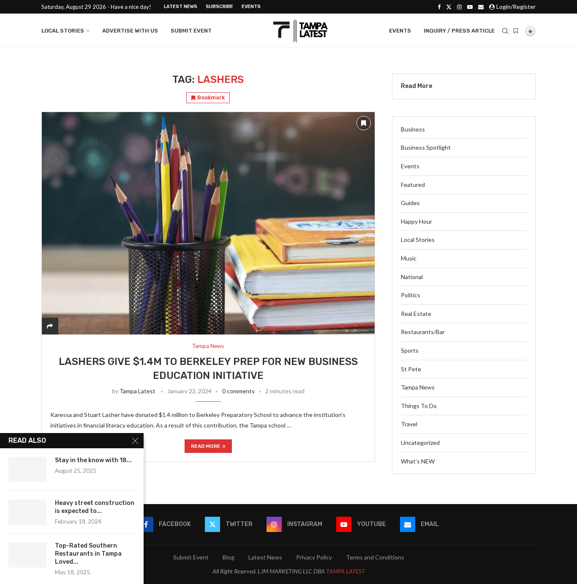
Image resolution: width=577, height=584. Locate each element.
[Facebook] (439, 7)
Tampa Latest (137, 391)
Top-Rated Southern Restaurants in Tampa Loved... (88, 553)
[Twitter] (449, 7)
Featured (413, 184)
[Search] (505, 31)
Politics (410, 295)
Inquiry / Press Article (459, 30)
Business (413, 129)
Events (251, 6)
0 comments (238, 391)
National (412, 276)
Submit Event (191, 30)
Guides (410, 202)
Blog (228, 557)
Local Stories (62, 30)
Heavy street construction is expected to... (94, 507)
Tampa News (418, 387)
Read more (205, 446)
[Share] (50, 325)
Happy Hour (416, 221)
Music (408, 258)
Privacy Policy (314, 557)
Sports (410, 350)
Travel (409, 424)
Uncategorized (420, 442)
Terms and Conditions (375, 557)
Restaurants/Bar (423, 331)
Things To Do (419, 405)
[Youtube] (470, 7)
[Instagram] (459, 7)
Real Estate (416, 313)
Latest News (180, 6)
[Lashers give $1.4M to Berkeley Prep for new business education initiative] (208, 223)
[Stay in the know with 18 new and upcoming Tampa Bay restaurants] (27, 469)
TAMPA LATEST (345, 571)
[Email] (481, 7)
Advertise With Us (130, 30)
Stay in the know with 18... (93, 460)
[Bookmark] (516, 31)
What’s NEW (418, 461)
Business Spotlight (426, 147)
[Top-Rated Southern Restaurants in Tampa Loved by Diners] (27, 555)
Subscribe (219, 6)
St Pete (411, 369)
